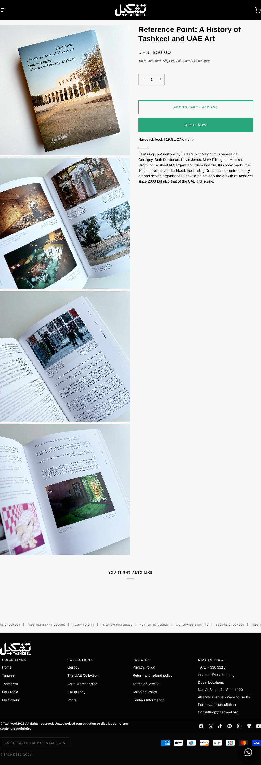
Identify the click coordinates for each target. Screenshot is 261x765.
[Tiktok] (220, 726)
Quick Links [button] (14, 660)
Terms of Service (146, 684)
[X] (210, 726)
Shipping (169, 61)
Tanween (9, 675)
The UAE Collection (83, 675)
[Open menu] (7, 10)
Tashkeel (13, 754)
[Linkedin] (249, 726)
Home (7, 667)
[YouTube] (258, 726)
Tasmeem (10, 684)
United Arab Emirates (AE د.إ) (32, 743)
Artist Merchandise (82, 684)
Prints (71, 700)
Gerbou (73, 667)
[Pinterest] (229, 726)
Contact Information (148, 700)
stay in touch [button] (212, 660)
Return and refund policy (152, 675)
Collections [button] (80, 660)
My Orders (10, 700)
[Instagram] (239, 726)
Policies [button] (141, 660)
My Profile (10, 692)
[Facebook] (201, 726)
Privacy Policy (144, 667)
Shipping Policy (145, 692)
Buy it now (196, 125)
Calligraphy (76, 692)
